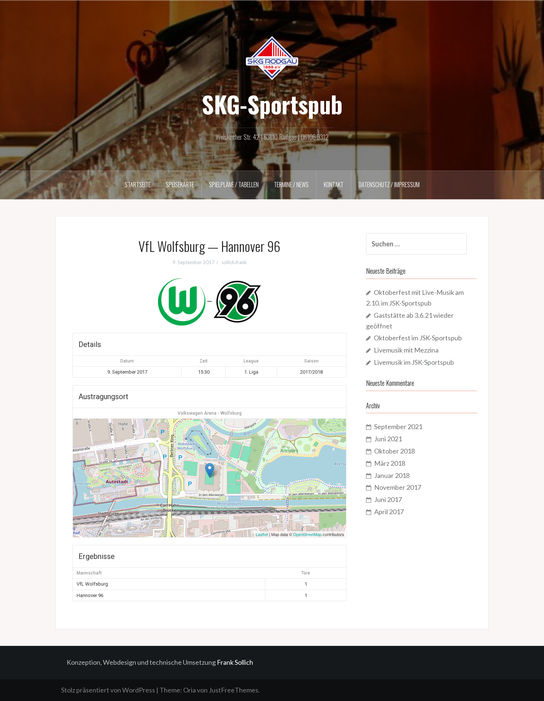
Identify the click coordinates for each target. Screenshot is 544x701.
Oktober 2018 (394, 451)
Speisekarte (180, 184)
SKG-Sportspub (272, 104)
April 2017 (389, 512)
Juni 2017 (388, 499)
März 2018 (389, 463)
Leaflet (262, 534)
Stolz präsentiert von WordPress (108, 690)
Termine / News (291, 184)
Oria (189, 690)
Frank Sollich (235, 662)
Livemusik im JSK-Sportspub (414, 362)
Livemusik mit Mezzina (406, 350)
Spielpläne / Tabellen (234, 184)
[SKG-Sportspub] (272, 57)
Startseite (138, 184)
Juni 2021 (388, 439)
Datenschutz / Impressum (389, 184)
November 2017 (397, 487)
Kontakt (333, 184)
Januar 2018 (392, 475)
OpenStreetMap (307, 534)
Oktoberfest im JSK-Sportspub (418, 338)
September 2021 (398, 426)
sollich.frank (234, 262)
